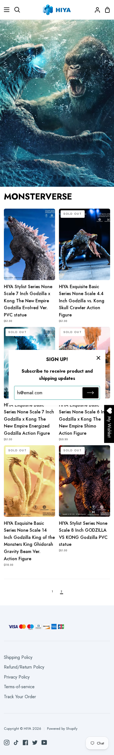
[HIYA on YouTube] (44, 742)
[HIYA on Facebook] (25, 742)
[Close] (98, 357)
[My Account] (95, 9)
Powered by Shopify (62, 728)
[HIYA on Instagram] (6, 742)
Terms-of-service (19, 687)
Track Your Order (20, 696)
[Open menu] (5, 10)
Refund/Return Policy (24, 667)
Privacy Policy (17, 677)
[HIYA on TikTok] (16, 742)
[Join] (90, 392)
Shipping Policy (18, 657)
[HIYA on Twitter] (35, 742)
